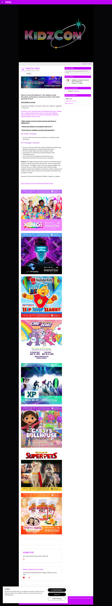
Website (84, 64)
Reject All (57, 594)
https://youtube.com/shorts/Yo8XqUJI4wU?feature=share (37, 183)
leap (14, 2)
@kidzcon (76, 91)
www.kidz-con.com (71, 101)
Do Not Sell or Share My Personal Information (80, 598)
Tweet (90, 64)
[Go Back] (2, 2)
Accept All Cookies (57, 590)
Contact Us (70, 103)
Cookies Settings (57, 598)
